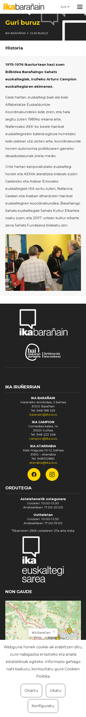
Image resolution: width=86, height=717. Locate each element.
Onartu (31, 690)
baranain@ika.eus (43, 414)
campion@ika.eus (43, 438)
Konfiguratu (43, 706)
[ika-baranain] (24, 6)
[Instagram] (52, 474)
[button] (65, 7)
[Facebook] (34, 474)
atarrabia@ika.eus (43, 462)
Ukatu (55, 690)
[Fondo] (43, 560)
